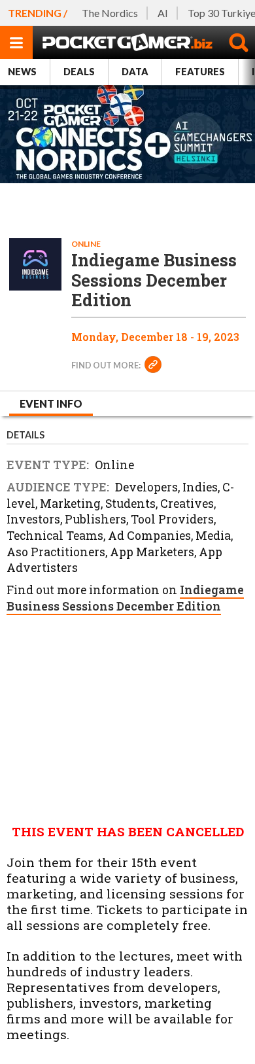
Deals (79, 71)
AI (163, 13)
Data (135, 71)
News (22, 71)
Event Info (51, 403)
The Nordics (110, 13)
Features (200, 71)
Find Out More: (106, 365)
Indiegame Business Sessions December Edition (125, 598)
